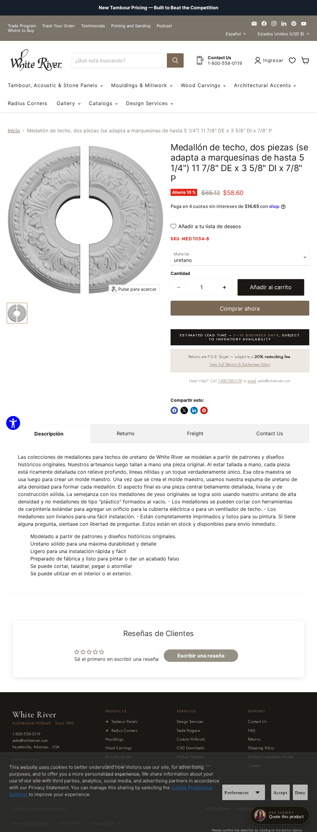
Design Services (148, 103)
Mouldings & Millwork (140, 85)
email (252, 381)
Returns (125, 433)
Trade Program (22, 26)
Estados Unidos (281, 33)
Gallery (67, 103)
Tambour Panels (121, 721)
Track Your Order (58, 26)
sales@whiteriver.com (30, 740)
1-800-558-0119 (230, 381)
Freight (195, 433)
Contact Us (269, 433)
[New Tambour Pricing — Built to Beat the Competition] (158, 8)
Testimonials (93, 26)
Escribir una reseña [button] (200, 656)
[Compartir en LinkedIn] (194, 410)
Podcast (164, 26)
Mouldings (114, 739)
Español (233, 33)
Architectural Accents (263, 85)
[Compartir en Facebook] (174, 410)
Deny (300, 792)
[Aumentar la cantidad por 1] (224, 287)
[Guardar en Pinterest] (204, 410)
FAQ (251, 730)
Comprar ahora (240, 308)
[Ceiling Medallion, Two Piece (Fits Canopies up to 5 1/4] (17, 313)
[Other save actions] (257, 792)
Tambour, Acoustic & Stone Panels (53, 85)
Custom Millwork (191, 739)
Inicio (14, 130)
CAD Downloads (190, 748)
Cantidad (180, 273)
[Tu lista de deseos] (292, 60)
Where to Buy (21, 30)
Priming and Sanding (130, 26)
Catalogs (101, 103)
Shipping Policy (261, 748)
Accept (280, 792)
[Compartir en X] (184, 410)
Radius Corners (27, 103)
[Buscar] (175, 60)
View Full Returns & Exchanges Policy (239, 364)
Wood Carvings (201, 85)
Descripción (48, 434)
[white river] (36, 60)
